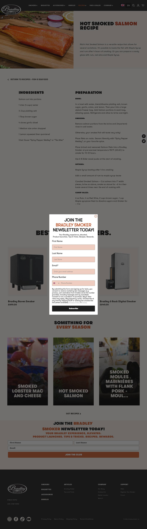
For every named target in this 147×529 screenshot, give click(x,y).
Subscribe (73, 309)
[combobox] (56, 283)
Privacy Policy (74, 302)
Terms (84, 302)
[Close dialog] (96, 216)
